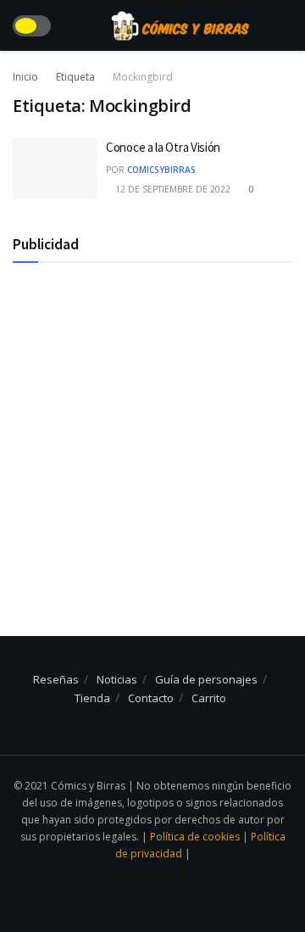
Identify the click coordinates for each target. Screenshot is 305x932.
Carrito (208, 698)
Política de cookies (196, 836)
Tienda (92, 698)
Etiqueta (75, 77)
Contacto (151, 698)
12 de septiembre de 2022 (171, 189)
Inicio (25, 77)
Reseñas (56, 679)
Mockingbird (143, 77)
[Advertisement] (152, 432)
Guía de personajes (206, 679)
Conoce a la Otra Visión (163, 147)
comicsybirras (161, 170)
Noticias (117, 679)
